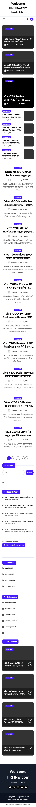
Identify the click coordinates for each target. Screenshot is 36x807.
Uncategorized (10, 627)
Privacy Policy (25, 804)
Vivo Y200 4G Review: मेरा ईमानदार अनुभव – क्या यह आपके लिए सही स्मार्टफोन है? (18, 405)
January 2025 (10, 586)
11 (22, 458)
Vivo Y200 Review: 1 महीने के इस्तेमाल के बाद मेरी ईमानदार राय (18, 346)
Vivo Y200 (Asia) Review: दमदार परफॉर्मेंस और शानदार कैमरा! (18, 376)
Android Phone (10, 602)
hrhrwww (10, 45)
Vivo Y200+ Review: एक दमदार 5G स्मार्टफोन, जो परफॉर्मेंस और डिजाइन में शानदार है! (18, 289)
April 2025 (9, 568)
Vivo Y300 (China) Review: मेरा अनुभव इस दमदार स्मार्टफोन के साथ (10, 142)
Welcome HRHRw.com (18, 6)
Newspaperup (12, 799)
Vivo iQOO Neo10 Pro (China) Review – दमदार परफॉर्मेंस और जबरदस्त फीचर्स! (17, 67)
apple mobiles (10, 609)
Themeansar (23, 799)
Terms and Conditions (13, 804)
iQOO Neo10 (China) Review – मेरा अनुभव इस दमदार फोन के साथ (18, 40)
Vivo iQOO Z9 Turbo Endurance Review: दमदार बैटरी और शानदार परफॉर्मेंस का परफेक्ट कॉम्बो (18, 319)
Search (10, 465)
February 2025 (10, 580)
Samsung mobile (11, 621)
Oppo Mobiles (10, 615)
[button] (32, 94)
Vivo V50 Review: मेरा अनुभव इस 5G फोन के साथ (18, 433)
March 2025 (9, 574)
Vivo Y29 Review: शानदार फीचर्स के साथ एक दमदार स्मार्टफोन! (16, 100)
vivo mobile (9, 29)
